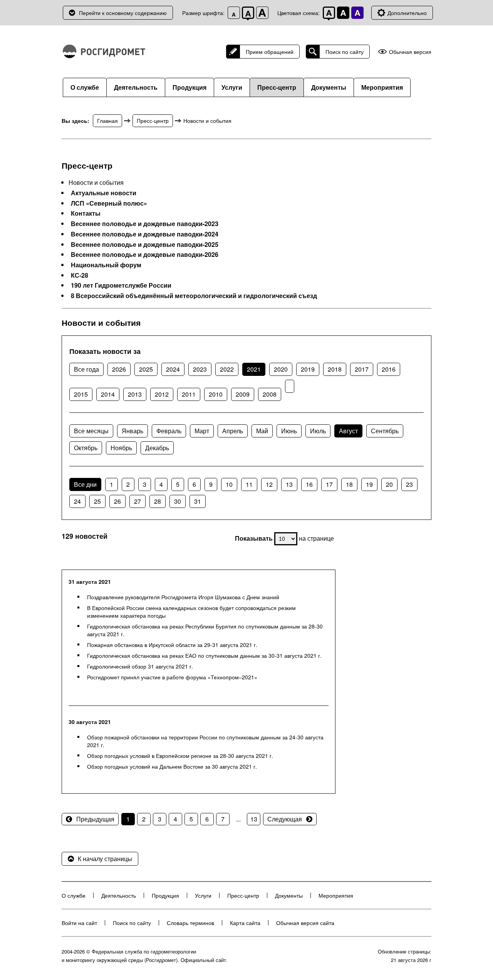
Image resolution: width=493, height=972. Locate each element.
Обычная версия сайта (305, 923)
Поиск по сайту (344, 51)
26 (117, 501)
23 (409, 484)
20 (389, 484)
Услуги (231, 87)
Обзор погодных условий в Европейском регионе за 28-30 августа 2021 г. (180, 755)
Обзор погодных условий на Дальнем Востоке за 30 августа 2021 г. (172, 766)
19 (369, 484)
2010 (216, 394)
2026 (119, 369)
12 (269, 484)
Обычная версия (410, 51)
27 (137, 501)
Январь (132, 430)
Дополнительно (407, 13)
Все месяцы (91, 430)
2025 (146, 369)
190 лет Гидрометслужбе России (121, 285)
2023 (200, 369)
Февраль (168, 430)
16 (309, 484)
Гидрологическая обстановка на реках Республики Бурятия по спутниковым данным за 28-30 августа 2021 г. (205, 630)
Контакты (86, 213)
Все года (86, 369)
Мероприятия (382, 87)
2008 (270, 394)
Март (202, 430)
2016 (389, 369)
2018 (335, 369)
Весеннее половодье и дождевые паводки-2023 (144, 224)
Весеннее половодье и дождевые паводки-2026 (144, 254)
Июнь (289, 430)
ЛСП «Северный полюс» (109, 203)
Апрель (232, 430)
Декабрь (157, 447)
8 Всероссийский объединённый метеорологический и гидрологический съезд (194, 296)
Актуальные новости (103, 193)
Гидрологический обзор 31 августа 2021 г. (140, 666)
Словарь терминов (190, 923)
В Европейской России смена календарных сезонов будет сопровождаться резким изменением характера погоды (191, 611)
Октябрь (85, 447)
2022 (227, 369)
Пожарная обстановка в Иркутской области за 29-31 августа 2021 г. (172, 645)
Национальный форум (106, 265)
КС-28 (79, 275)
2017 (362, 369)
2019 (308, 369)
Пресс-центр (276, 87)
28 (157, 501)
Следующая (284, 818)
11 (249, 484)
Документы (328, 87)
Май (262, 430)
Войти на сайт (79, 923)
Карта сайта (245, 923)
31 (197, 501)
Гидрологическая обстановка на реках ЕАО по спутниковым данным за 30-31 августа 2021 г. (204, 655)
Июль (318, 430)
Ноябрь (121, 447)
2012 (162, 394)
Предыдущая (95, 818)
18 (349, 484)
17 (329, 484)
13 (289, 484)
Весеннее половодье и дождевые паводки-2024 (144, 234)
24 (77, 501)
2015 (81, 394)
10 (229, 484)
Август (348, 430)
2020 (281, 369)
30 (177, 501)
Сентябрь (385, 430)
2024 (173, 369)
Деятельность (136, 87)
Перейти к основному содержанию (123, 13)
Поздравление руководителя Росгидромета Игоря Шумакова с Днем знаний (183, 597)
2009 (243, 394)
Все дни (85, 484)
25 (97, 501)
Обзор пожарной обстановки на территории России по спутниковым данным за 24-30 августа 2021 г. (205, 741)
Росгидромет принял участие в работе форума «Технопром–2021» (172, 677)
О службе (84, 87)
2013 (135, 394)
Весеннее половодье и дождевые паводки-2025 (144, 244)
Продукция (189, 87)
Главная (107, 120)
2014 (108, 394)
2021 (254, 369)
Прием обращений (269, 51)
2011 (189, 394)
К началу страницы (105, 858)
